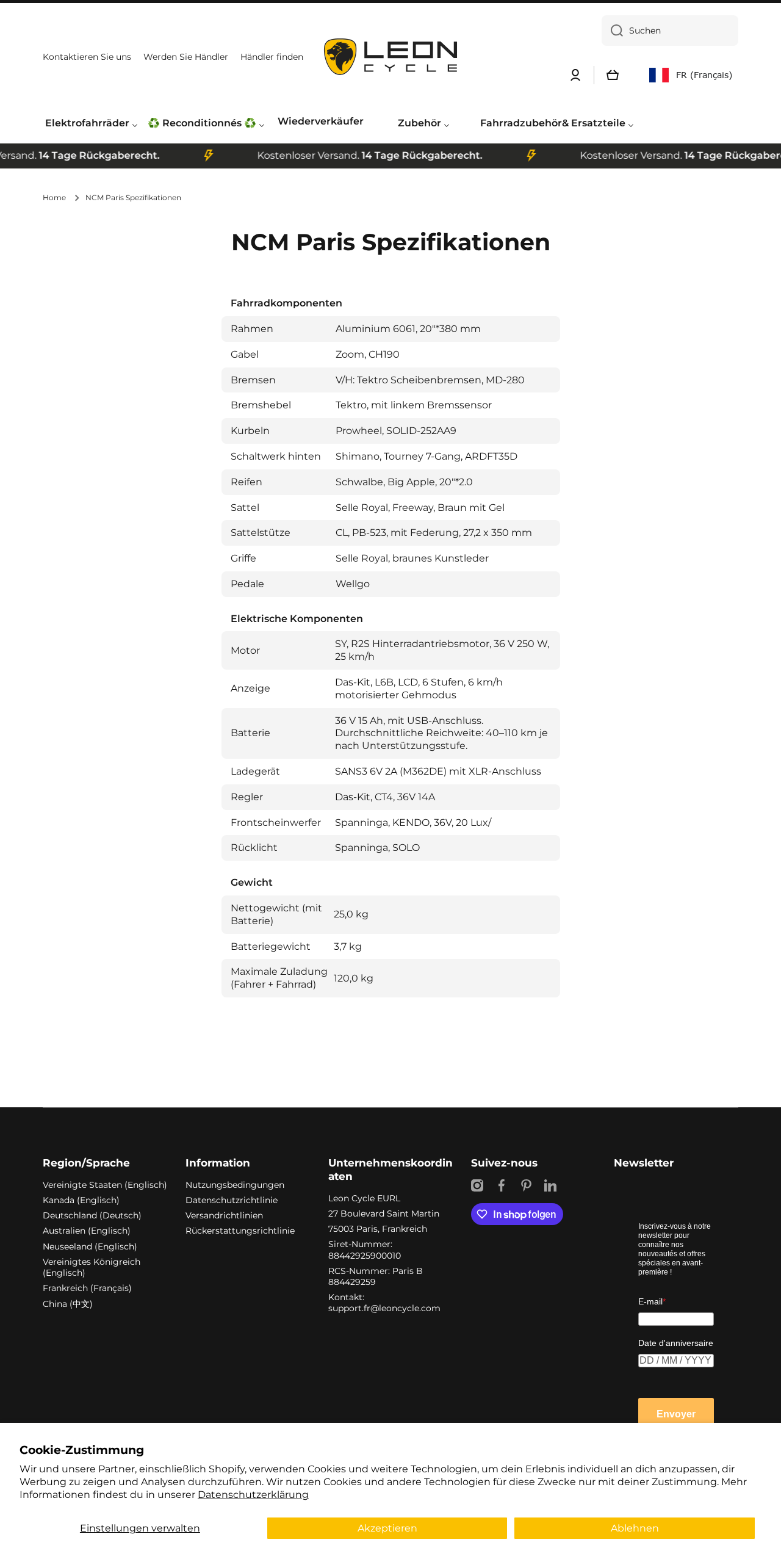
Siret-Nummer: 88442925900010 (364, 1250)
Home (54, 197)
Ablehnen (635, 1528)
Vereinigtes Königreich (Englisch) (91, 1267)
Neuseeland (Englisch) (90, 1246)
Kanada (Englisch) (81, 1200)
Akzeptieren (387, 1528)
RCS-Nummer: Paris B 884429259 (375, 1276)
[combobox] (670, 30)
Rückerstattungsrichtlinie (240, 1230)
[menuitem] (91, 123)
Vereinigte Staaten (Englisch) (105, 1184)
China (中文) (68, 1303)
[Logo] (390, 57)
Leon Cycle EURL (364, 1198)
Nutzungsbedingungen (234, 1184)
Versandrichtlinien (224, 1215)
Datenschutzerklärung (253, 1494)
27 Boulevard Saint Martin (383, 1213)
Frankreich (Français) (87, 1287)
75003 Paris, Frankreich (377, 1228)
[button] (612, 75)
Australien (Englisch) (87, 1230)
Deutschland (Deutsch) (92, 1215)
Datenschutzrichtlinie (231, 1200)
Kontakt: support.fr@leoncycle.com (384, 1303)
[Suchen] (612, 30)
